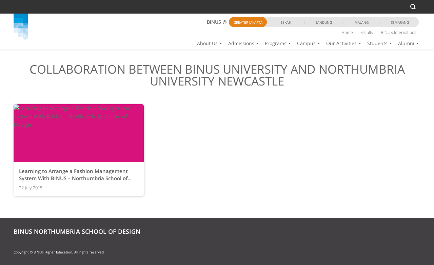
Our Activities (341, 43)
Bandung (323, 22)
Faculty (366, 32)
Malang (362, 22)
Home (347, 32)
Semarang (400, 22)
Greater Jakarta (248, 22)
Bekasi (285, 22)
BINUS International (399, 32)
